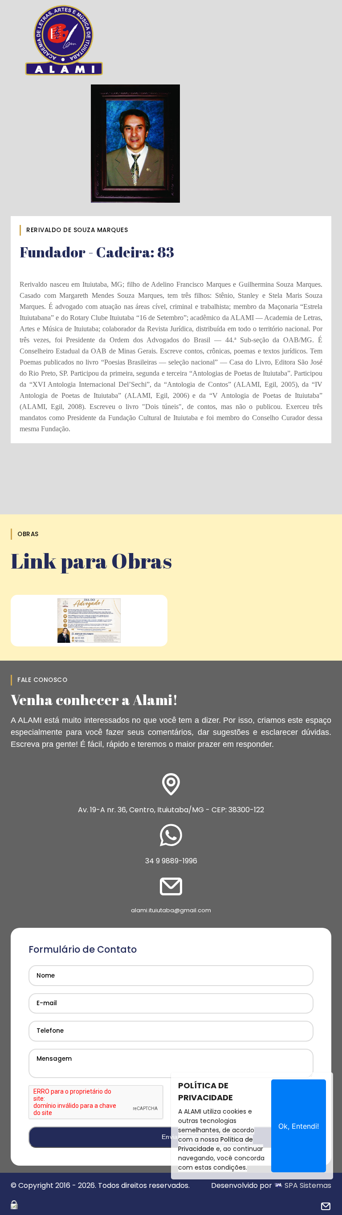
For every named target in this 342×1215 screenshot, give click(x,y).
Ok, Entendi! (298, 1126)
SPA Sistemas (307, 1185)
